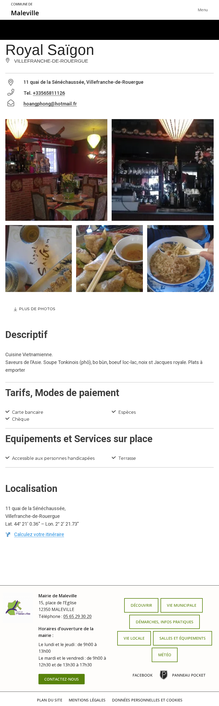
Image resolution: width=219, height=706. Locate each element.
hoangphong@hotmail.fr (50, 104)
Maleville (25, 9)
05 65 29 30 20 (77, 616)
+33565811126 (49, 93)
